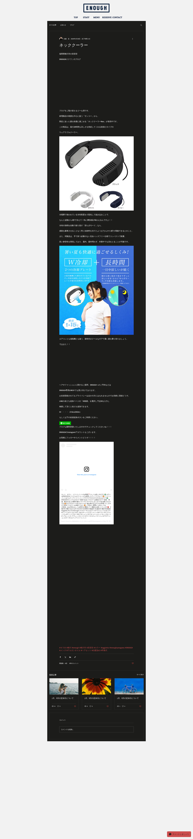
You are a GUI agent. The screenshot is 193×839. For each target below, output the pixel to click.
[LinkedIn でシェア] (70, 657)
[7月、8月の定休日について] (63, 686)
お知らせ (63, 25)
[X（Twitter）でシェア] (65, 657)
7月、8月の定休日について (62, 698)
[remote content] (96, 423)
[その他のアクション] (132, 38)
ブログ (72, 25)
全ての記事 (52, 25)
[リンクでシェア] (75, 657)
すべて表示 (140, 674)
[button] (141, 25)
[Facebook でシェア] (60, 657)
